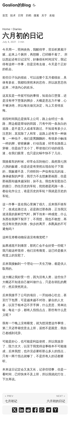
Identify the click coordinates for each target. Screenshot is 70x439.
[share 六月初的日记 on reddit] (28, 410)
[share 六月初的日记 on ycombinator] (55, 410)
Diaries (17, 29)
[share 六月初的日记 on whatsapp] (41, 410)
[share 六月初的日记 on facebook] (35, 410)
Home (6, 29)
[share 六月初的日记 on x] (14, 410)
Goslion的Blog (16, 5)
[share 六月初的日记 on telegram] (48, 410)
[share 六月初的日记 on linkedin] (21, 410)
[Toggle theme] (34, 5)
